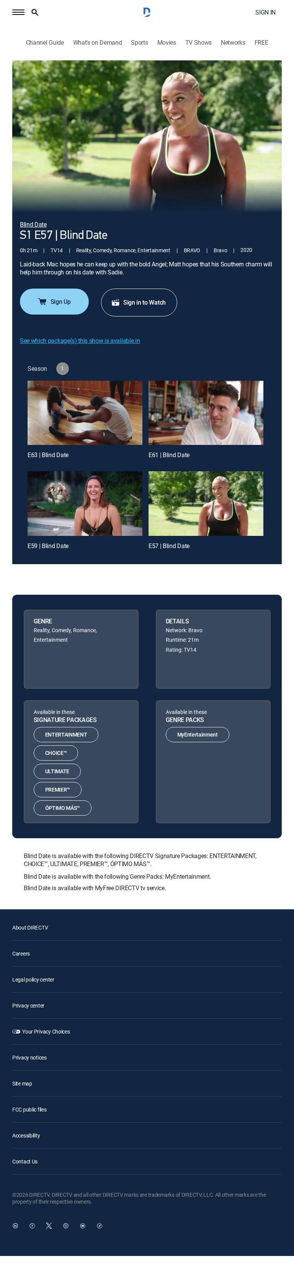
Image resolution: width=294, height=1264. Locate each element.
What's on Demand (97, 43)
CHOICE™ (56, 752)
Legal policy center (33, 979)
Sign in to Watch (144, 302)
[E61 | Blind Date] (206, 413)
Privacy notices (29, 1057)
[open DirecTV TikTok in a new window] (99, 1226)
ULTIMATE (57, 771)
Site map (22, 1083)
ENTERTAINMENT (66, 734)
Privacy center (28, 1005)
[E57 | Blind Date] (206, 503)
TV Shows (198, 43)
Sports (139, 43)
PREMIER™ (57, 789)
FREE (261, 43)
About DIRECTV (30, 927)
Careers (21, 953)
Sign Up (61, 301)
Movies (166, 43)
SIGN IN (265, 12)
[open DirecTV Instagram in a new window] (66, 1226)
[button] (18, 12)
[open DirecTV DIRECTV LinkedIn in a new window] (15, 1226)
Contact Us (25, 1161)
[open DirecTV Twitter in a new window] (49, 1226)
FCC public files (29, 1109)
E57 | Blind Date (169, 546)
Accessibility (26, 1135)
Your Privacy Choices (46, 1031)
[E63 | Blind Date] (85, 413)
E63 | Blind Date (48, 455)
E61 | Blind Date (169, 455)
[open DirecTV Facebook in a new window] (32, 1226)
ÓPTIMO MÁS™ (62, 807)
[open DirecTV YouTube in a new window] (83, 1226)
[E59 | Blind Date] (85, 503)
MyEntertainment (197, 734)
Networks (233, 43)
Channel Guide (45, 43)
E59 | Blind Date (48, 546)
